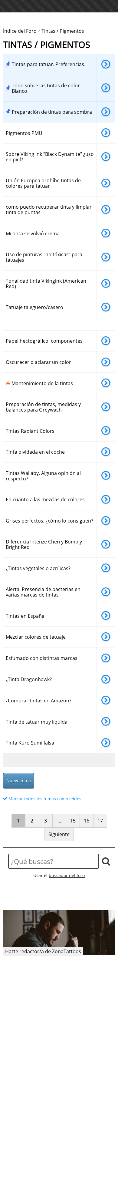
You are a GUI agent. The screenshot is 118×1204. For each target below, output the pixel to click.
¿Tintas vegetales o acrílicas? (38, 568)
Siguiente (59, 834)
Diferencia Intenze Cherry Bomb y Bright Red (44, 544)
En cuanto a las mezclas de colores (45, 499)
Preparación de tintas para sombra (52, 112)
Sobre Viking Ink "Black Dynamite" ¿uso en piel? (50, 157)
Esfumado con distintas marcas (41, 658)
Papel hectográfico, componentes (44, 341)
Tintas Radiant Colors (30, 431)
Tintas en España (25, 616)
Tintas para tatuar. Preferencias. (48, 64)
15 (73, 820)
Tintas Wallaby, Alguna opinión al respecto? (43, 476)
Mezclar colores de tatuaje (36, 637)
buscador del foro (67, 875)
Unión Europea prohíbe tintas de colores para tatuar (43, 183)
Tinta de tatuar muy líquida (36, 721)
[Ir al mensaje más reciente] (105, 64)
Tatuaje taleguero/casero (34, 307)
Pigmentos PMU (24, 133)
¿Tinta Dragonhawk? (29, 679)
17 (100, 820)
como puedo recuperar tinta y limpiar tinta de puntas (49, 209)
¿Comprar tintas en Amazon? (38, 700)
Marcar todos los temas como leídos (44, 799)
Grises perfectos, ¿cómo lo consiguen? (49, 520)
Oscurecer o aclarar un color (38, 362)
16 (86, 820)
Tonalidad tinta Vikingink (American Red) (46, 283)
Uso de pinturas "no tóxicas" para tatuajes (44, 257)
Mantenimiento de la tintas (42, 383)
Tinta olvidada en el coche (35, 452)
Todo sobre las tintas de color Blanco (46, 88)
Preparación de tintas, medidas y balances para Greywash (43, 407)
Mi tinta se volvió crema (33, 233)
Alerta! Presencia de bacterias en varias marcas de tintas (43, 592)
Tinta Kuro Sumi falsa (30, 742)
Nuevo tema (18, 780)
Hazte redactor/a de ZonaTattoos (43, 951)
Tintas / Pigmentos (46, 44)
